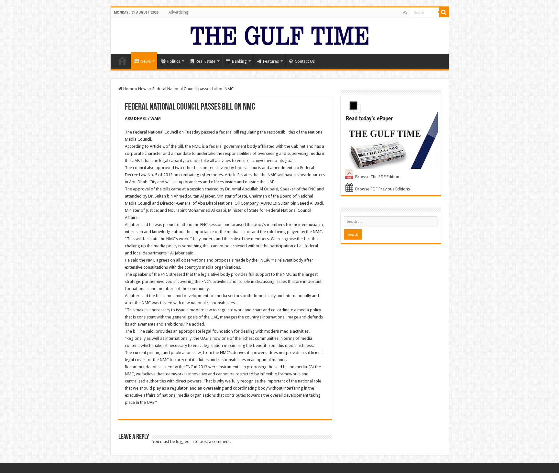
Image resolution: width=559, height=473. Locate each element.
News (145, 61)
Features (271, 61)
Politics (173, 61)
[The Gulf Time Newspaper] (279, 34)
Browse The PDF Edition (377, 176)
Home (122, 60)
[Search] (444, 12)
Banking (239, 61)
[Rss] (405, 12)
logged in (185, 441)
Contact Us (305, 61)
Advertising (178, 12)
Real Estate (205, 61)
